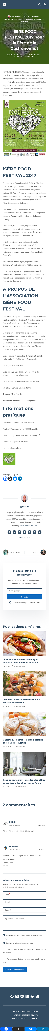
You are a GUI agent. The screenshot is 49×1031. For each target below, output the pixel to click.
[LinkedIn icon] (14, 532)
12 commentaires (20, 746)
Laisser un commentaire (14, 969)
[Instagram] (22, 996)
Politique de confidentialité (25, 1015)
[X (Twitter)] (17, 996)
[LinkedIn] (27, 996)
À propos (15, 1012)
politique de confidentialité (30, 602)
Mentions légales (30, 1012)
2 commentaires (25, 21)
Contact (33, 1019)
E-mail (8, 901)
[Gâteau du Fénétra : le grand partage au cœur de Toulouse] (24, 724)
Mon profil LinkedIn (28, 525)
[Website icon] (19, 532)
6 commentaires (19, 666)
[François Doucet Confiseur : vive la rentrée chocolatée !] (24, 683)
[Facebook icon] (9, 532)
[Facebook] (5, 478)
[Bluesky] (15, 478)
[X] (10, 478)
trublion (13, 846)
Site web (8, 910)
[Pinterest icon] (34, 532)
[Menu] (45, 4)
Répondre (41, 825)
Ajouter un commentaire (15, 918)
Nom (7, 893)
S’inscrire (24, 597)
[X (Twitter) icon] (24, 532)
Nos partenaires (19, 1019)
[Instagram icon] (29, 532)
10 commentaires (20, 786)
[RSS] (37, 996)
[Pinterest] (32, 996)
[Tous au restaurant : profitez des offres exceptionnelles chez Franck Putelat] (24, 764)
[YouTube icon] (39, 532)
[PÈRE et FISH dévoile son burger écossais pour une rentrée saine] (24, 643)
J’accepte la (26, 602)
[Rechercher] (39, 4)
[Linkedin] (20, 478)
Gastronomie (36, 19)
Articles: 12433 (24, 538)
